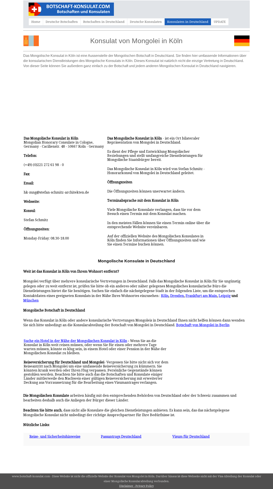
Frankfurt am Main (201, 296)
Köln (164, 296)
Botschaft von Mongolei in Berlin (202, 325)
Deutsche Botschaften (62, 21)
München (31, 300)
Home (35, 21)
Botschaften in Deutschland (104, 21)
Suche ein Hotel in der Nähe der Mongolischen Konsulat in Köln (75, 341)
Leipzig (225, 296)
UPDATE (220, 21)
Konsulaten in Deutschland (187, 21)
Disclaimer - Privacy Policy (136, 486)
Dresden (177, 296)
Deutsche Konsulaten (146, 21)
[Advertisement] (136, 100)
